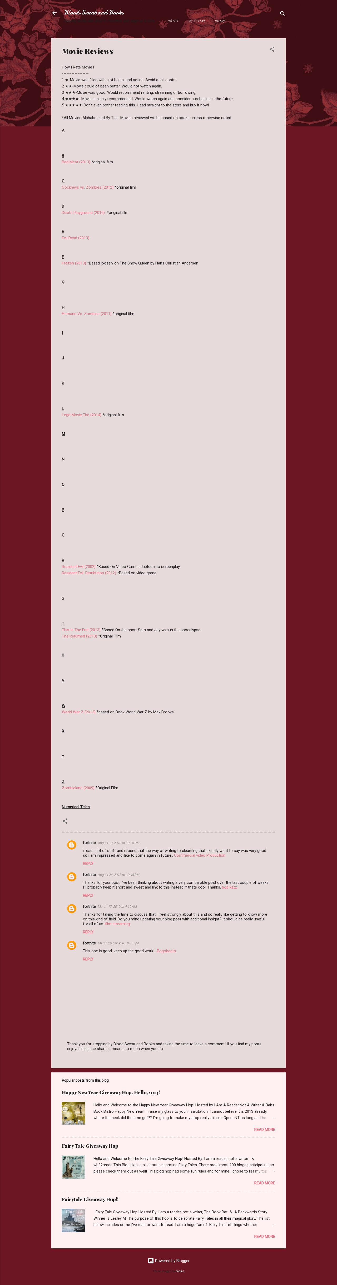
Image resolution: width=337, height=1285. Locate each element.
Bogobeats (166, 951)
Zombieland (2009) (78, 788)
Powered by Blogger (172, 1260)
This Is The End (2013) (81, 629)
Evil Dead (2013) (75, 238)
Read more (264, 1129)
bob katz (229, 887)
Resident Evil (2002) (79, 566)
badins (180, 1271)
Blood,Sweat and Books (94, 12)
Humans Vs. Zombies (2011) (87, 313)
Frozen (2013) (74, 263)
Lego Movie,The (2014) (81, 415)
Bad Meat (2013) (76, 162)
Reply (88, 863)
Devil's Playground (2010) (83, 212)
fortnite (89, 842)
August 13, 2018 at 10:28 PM (119, 843)
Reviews (196, 21)
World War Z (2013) (79, 712)
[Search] (282, 14)
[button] (272, 50)
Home (173, 21)
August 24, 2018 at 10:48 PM (119, 875)
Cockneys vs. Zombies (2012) (87, 187)
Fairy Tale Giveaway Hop (90, 1146)
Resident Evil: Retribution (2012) (89, 573)
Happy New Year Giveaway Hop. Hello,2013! (111, 1092)
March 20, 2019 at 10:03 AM (118, 943)
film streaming (117, 923)
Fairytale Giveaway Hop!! (90, 1199)
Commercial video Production (199, 855)
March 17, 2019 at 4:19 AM (117, 907)
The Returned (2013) (79, 636)
